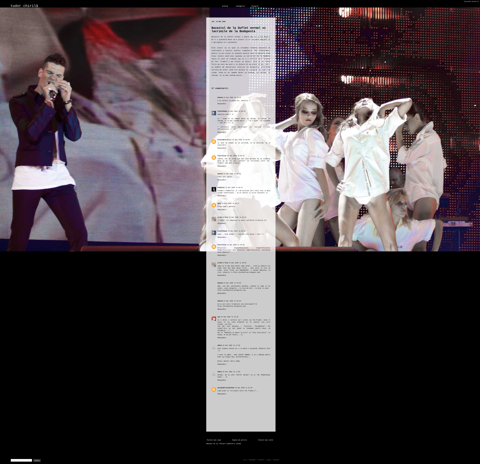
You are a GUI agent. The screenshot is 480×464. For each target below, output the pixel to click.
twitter (261, 460)
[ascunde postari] (471, 1)
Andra (220, 345)
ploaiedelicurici (225, 140)
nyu (219, 317)
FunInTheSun (222, 111)
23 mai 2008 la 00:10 (236, 111)
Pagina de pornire (239, 440)
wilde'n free (223, 217)
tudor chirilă (24, 6)
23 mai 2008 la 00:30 (241, 140)
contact (276, 460)
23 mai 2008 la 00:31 (235, 156)
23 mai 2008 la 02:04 (232, 301)
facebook (252, 460)
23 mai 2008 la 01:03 (232, 283)
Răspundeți (222, 104)
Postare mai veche (265, 440)
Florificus (222, 156)
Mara (219, 203)
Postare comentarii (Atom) (230, 444)
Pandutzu (221, 187)
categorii (240, 6)
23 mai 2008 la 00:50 (235, 245)
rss (244, 460)
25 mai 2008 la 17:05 (231, 345)
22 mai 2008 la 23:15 (232, 97)
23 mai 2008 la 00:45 (236, 231)
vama (268, 460)
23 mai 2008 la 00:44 (237, 217)
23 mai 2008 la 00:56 (237, 263)
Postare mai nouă (214, 440)
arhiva (225, 6)
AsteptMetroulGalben (226, 388)
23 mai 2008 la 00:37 (234, 187)
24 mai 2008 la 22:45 (229, 317)
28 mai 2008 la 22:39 (243, 388)
